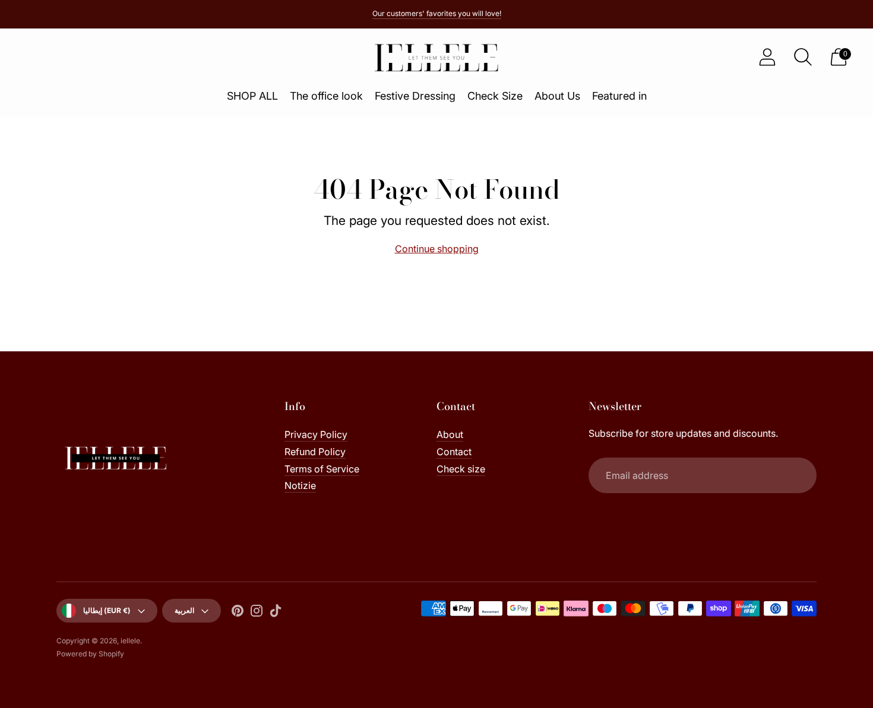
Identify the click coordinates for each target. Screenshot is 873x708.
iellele (130, 640)
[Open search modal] (803, 57)
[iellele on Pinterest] (237, 613)
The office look (326, 96)
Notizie (300, 485)
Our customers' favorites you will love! (436, 13)
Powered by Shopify (90, 653)
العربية (184, 610)
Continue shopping (437, 249)
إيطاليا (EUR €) (107, 610)
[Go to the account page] (767, 57)
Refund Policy (315, 452)
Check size (460, 469)
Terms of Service (321, 469)
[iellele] (436, 57)
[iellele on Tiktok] (275, 613)
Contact (454, 452)
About (449, 434)
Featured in (619, 96)
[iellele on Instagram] (256, 613)
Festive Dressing (415, 96)
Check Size (495, 96)
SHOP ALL (252, 96)
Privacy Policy (315, 434)
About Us (557, 96)
